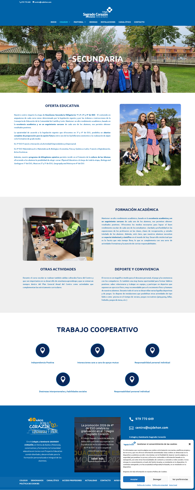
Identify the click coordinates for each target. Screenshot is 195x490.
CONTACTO (139, 22)
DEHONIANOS (37, 480)
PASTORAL (78, 22)
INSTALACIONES (108, 22)
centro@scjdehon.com (151, 427)
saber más (97, 458)
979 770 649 (144, 419)
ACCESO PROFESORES (72, 480)
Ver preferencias (180, 479)
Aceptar (134, 479)
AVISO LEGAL (120, 480)
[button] (189, 444)
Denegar (157, 479)
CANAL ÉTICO (125, 22)
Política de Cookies (144, 485)
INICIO (53, 22)
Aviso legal (173, 485)
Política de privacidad (160, 485)
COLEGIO (64, 22)
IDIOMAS (93, 22)
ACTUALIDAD (91, 480)
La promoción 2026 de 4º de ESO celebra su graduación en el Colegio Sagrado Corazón (97, 429)
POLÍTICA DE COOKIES (29, 483)
